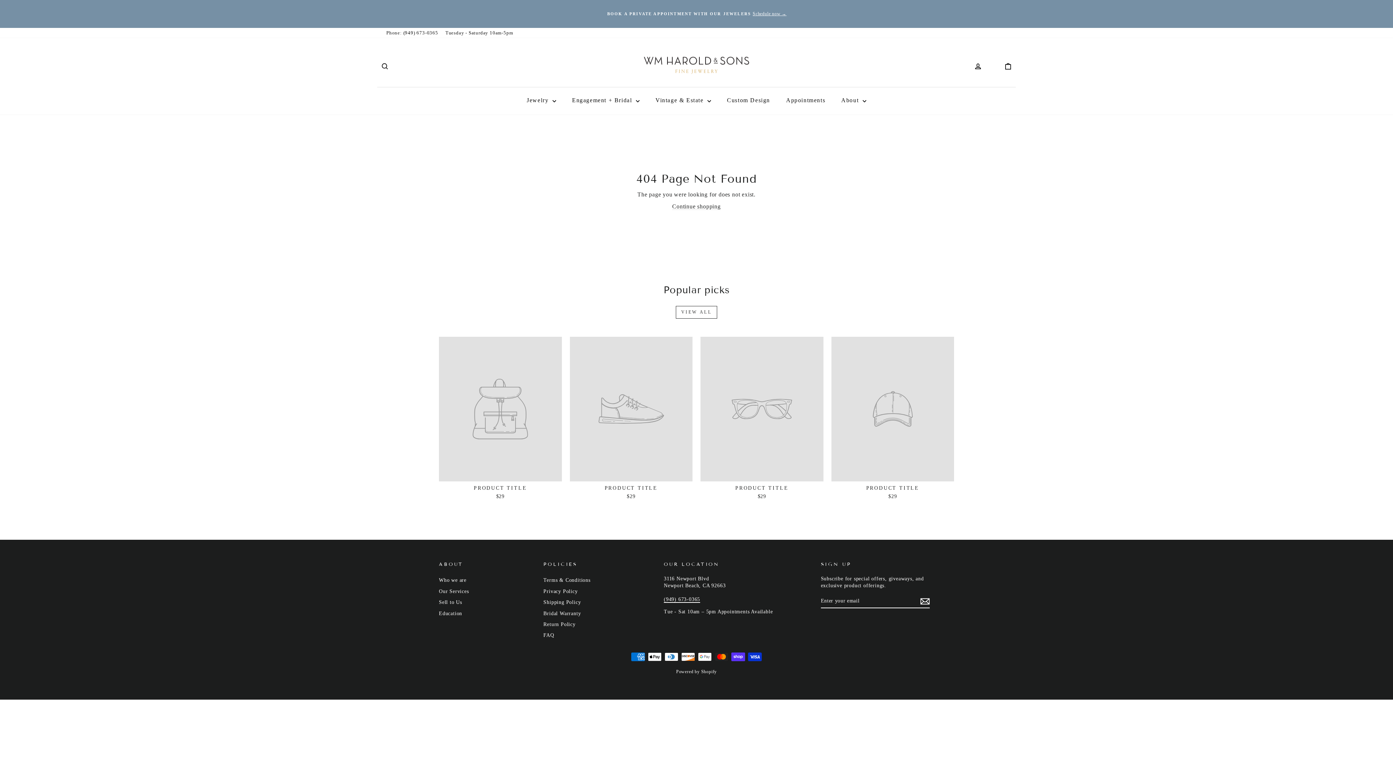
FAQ (548, 635)
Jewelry (539, 100)
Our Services (454, 591)
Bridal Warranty (562, 613)
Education (450, 613)
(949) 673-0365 (682, 599)
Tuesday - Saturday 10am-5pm (479, 33)
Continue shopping (696, 206)
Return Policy (559, 624)
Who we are (453, 580)
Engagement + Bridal (603, 100)
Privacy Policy (560, 591)
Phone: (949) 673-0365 (412, 33)
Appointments (805, 100)
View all (696, 312)
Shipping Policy (562, 602)
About (851, 100)
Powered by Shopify (696, 671)
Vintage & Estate (681, 100)
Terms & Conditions (566, 580)
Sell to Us (450, 602)
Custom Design (748, 100)
